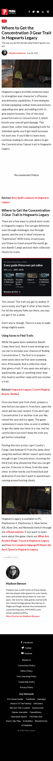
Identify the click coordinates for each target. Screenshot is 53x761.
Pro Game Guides (15, 699)
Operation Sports (19, 716)
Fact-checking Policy (26, 676)
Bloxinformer (41, 721)
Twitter (28, 648)
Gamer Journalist (20, 712)
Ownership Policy (26, 681)
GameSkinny (35, 712)
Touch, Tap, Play (13, 721)
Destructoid (37, 707)
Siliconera (38, 703)
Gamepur (41, 699)
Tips (4, 21)
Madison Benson (17, 53)
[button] (48, 12)
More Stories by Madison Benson (23, 616)
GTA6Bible (26, 725)
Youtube (28, 653)
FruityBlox (28, 721)
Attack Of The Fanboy (20, 703)
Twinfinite (30, 699)
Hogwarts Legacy (10, 557)
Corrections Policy (26, 665)
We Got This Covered (20, 707)
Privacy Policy (26, 687)
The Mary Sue (35, 716)
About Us (26, 660)
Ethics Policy (26, 670)
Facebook (28, 642)
